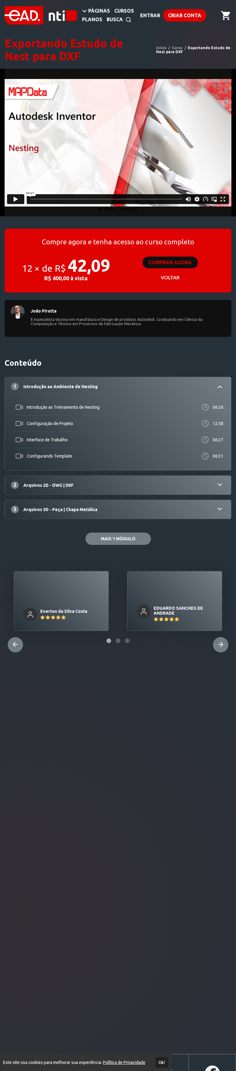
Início (161, 48)
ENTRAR (150, 15)
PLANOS (92, 19)
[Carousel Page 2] (118, 640)
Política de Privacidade (124, 1062)
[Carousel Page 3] (127, 640)
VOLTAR (170, 277)
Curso (177, 48)
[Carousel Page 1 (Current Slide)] (108, 640)
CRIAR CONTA (184, 15)
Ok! (162, 1062)
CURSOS (124, 11)
